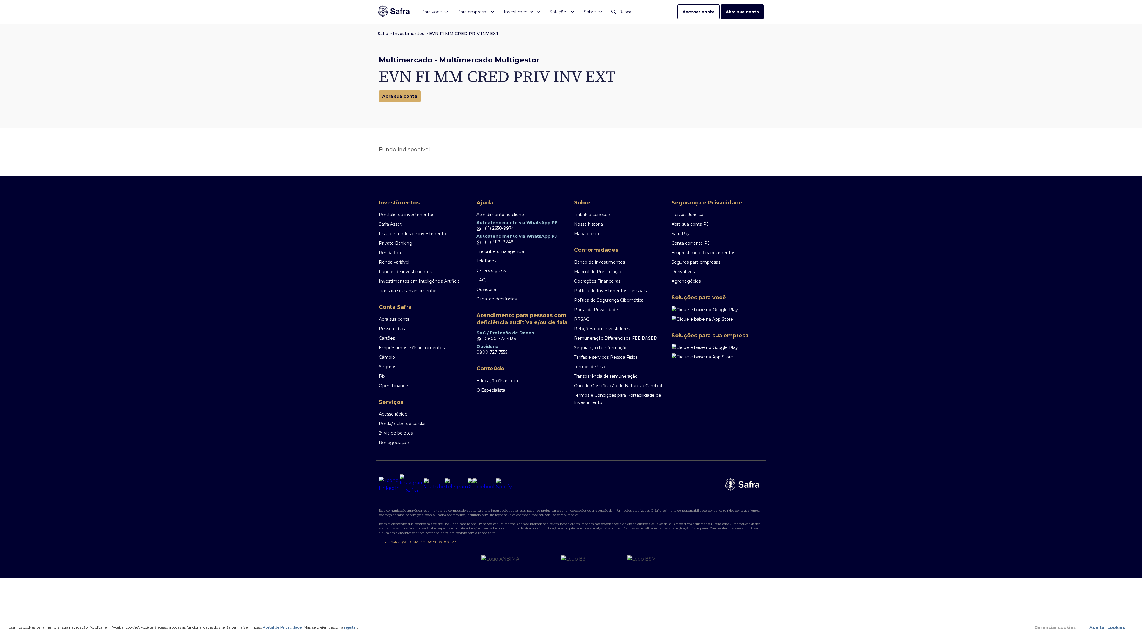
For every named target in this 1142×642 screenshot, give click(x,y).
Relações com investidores (602, 328)
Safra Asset (390, 224)
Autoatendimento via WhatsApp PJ (516, 236)
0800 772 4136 (500, 338)
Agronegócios (686, 281)
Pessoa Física (393, 328)
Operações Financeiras (597, 281)
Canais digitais (491, 270)
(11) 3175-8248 (499, 242)
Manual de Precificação (598, 271)
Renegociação (394, 442)
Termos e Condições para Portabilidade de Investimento (617, 399)
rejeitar (350, 627)
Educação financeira (497, 380)
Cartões (387, 338)
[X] (470, 484)
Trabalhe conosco (592, 214)
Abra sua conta (742, 12)
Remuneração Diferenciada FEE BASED (615, 338)
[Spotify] (504, 484)
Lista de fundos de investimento (412, 233)
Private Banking (395, 243)
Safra (383, 33)
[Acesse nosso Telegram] (456, 484)
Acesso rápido (393, 414)
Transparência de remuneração (606, 376)
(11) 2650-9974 (499, 228)
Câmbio (387, 357)
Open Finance (393, 385)
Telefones (486, 261)
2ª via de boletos (396, 433)
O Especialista (490, 390)
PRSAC (581, 319)
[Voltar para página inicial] (394, 11)
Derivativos (683, 271)
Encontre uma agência (500, 251)
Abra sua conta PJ (690, 224)
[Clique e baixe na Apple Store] (717, 319)
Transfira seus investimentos (408, 290)
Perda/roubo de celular (402, 423)
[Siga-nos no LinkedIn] (389, 484)
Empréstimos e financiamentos (412, 347)
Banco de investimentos (599, 262)
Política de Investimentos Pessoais (610, 290)
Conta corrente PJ (691, 243)
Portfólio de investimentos (406, 214)
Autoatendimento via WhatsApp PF (516, 223)
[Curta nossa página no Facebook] (484, 484)
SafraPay (681, 233)
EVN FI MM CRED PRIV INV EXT (464, 33)
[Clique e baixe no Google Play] (717, 309)
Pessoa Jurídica (687, 214)
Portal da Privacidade (596, 309)
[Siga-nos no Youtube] (434, 484)
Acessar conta (699, 12)
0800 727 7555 (491, 352)
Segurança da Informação (601, 347)
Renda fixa (390, 252)
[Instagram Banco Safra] (412, 484)
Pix (382, 376)
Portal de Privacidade (282, 627)
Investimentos (408, 33)
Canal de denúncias (496, 299)
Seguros (387, 366)
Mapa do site (587, 233)
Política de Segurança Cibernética (609, 300)
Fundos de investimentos (405, 271)
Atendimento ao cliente (501, 214)
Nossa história (588, 224)
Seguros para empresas (696, 262)
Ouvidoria (486, 289)
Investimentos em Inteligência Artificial (420, 281)
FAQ (481, 280)
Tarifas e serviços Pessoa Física (606, 357)
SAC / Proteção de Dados (505, 333)
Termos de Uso (589, 366)
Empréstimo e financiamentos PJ (707, 252)
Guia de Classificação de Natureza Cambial (618, 385)
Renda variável (394, 262)
